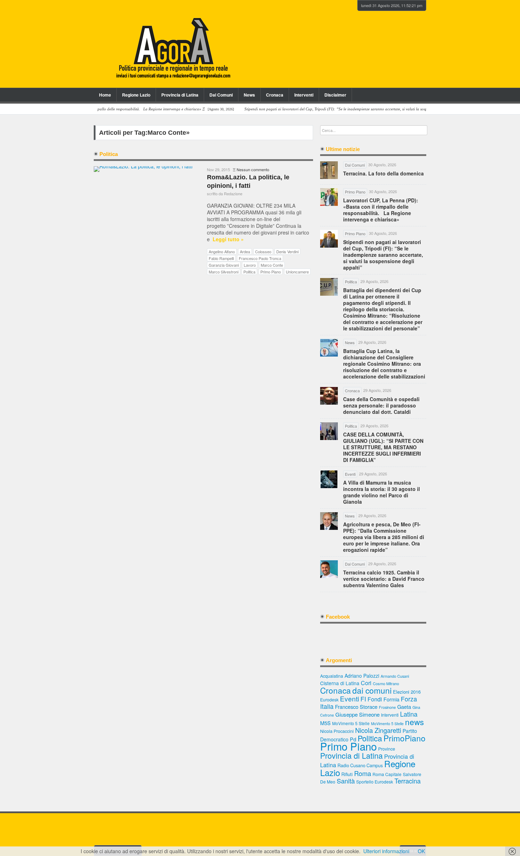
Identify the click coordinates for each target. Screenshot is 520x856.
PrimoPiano (404, 738)
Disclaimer (335, 95)
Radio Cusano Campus (360, 765)
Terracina (407, 780)
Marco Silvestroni (223, 271)
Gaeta (404, 706)
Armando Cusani (395, 676)
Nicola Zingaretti (378, 730)
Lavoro (250, 265)
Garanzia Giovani (224, 265)
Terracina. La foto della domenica (383, 173)
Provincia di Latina (179, 95)
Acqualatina (331, 676)
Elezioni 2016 (407, 691)
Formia (391, 699)
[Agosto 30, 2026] (110, 109)
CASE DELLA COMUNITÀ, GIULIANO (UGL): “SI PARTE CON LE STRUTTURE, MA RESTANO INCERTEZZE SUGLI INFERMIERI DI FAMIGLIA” (383, 447)
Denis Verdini (287, 251)
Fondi (375, 699)
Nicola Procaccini (337, 731)
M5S (325, 723)
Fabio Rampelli (221, 258)
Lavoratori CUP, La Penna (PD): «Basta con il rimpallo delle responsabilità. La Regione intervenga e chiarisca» (380, 210)
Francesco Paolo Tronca (260, 258)
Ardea (245, 251)
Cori (366, 683)
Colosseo (263, 251)
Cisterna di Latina (339, 683)
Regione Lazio (136, 95)
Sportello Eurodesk (374, 782)
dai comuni (372, 690)
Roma (362, 773)
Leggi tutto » (228, 239)
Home (105, 95)
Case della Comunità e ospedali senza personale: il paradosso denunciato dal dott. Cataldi (381, 405)
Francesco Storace (356, 706)
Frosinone (387, 707)
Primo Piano (270, 271)
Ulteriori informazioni (386, 851)
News (249, 95)
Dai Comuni (221, 95)
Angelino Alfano (222, 251)
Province (386, 749)
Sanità (346, 780)
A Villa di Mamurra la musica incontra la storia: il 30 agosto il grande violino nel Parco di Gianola (381, 492)
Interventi (303, 95)
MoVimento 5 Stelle (351, 723)
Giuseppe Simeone (357, 714)
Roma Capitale (386, 774)
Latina (408, 713)
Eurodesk (329, 699)
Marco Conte (272, 265)
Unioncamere (297, 271)
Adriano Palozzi (362, 675)
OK (421, 851)
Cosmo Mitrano (386, 683)
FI (363, 698)
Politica (249, 271)
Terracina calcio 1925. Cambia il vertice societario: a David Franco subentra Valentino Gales (383, 579)
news (414, 721)
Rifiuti (347, 774)
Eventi (349, 698)
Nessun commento (253, 169)
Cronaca (274, 95)
